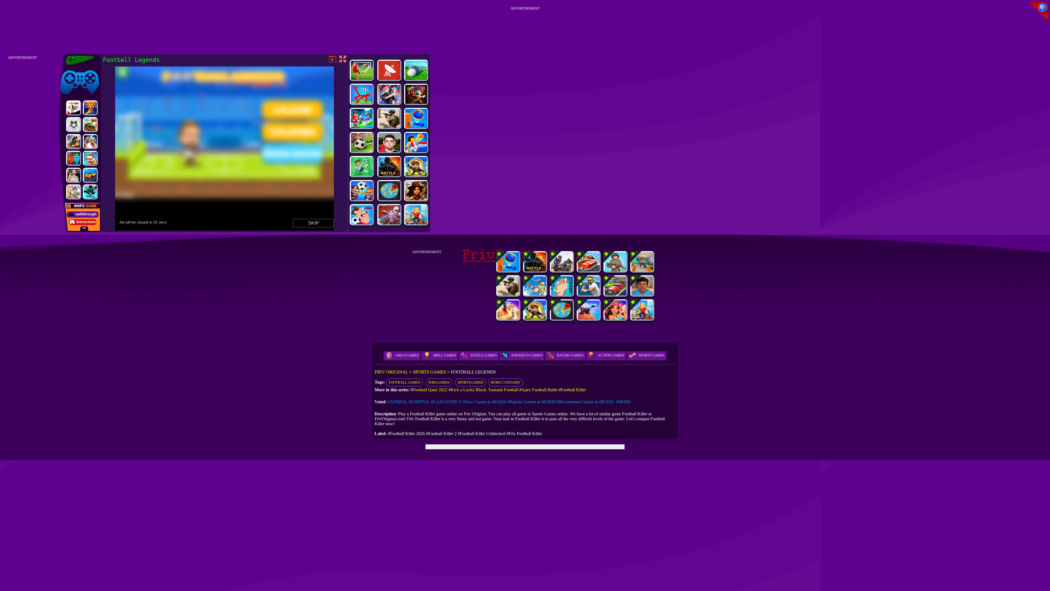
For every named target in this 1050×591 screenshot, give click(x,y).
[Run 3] (90, 191)
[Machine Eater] (589, 318)
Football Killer (573, 389)
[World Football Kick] (362, 150)
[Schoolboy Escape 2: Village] (389, 150)
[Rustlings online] (389, 78)
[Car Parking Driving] (615, 294)
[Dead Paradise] (90, 124)
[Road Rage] (562, 270)
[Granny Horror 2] (73, 175)
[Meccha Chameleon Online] (389, 223)
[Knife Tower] (416, 126)
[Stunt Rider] (73, 141)
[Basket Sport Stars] (416, 150)
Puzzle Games (484, 355)
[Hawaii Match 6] (615, 318)
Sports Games (651, 355)
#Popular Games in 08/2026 (531, 401)
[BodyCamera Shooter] (389, 126)
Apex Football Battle (539, 389)
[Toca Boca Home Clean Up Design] (73, 191)
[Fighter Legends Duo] (90, 141)
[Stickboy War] (389, 102)
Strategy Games (526, 355)
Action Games (611, 355)
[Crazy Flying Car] (589, 270)
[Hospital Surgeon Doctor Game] (562, 294)
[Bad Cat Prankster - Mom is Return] (642, 270)
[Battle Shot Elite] (389, 174)
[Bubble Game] (90, 107)
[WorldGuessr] (389, 198)
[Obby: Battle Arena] (416, 223)
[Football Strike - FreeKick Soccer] (362, 78)
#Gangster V (446, 401)
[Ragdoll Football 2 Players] (362, 102)
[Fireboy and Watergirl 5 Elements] (73, 158)
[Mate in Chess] (508, 318)
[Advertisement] (525, 24)
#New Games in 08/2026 (484, 401)
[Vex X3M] (73, 107)
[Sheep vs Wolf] (73, 124)
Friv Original (70, 69)
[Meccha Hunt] (416, 102)
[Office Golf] (416, 78)
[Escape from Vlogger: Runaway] (642, 294)
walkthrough (86, 214)
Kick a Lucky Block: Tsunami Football (484, 389)
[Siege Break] (416, 174)
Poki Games (439, 382)
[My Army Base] (615, 270)
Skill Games (444, 355)
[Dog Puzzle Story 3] (90, 158)
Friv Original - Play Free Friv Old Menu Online (77, 60)
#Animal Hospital (409, 401)
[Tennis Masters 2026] (589, 294)
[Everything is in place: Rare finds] (416, 198)
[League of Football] (362, 174)
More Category (505, 382)
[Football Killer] (362, 223)
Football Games (404, 382)
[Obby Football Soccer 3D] (362, 126)
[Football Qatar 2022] (362, 198)
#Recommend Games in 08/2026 (585, 401)
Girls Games (407, 355)
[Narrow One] (535, 294)
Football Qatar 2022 (430, 389)
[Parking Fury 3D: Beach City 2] (90, 175)
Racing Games (570, 355)
